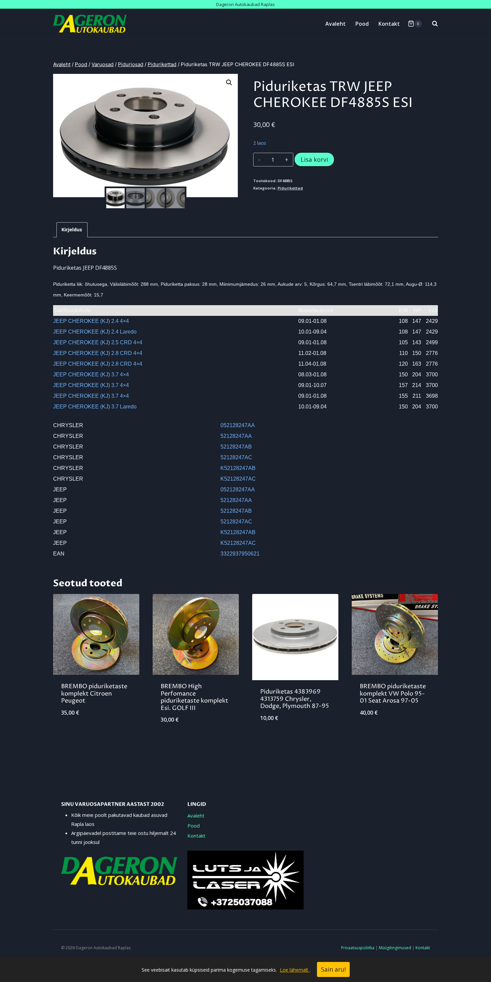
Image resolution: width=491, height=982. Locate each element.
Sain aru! (333, 969)
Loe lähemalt (295, 970)
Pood (362, 23)
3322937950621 (240, 554)
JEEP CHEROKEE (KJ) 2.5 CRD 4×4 (97, 342)
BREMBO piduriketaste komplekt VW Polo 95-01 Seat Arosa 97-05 (393, 693)
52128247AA (236, 436)
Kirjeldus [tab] (71, 229)
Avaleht (335, 23)
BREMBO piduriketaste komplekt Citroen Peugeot (94, 693)
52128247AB (236, 447)
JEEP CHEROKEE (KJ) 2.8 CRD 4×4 (97, 353)
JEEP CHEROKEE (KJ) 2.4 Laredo (95, 332)
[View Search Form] (431, 24)
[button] (229, 83)
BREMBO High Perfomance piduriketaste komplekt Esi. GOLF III (194, 697)
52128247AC (236, 457)
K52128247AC (238, 479)
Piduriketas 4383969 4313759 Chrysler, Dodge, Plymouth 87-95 (294, 699)
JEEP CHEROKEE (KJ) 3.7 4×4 (91, 374)
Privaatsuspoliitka (357, 948)
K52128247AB (238, 468)
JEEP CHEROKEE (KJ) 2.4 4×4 (91, 321)
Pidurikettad (290, 188)
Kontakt (389, 23)
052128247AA (237, 425)
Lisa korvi (314, 159)
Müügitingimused (395, 948)
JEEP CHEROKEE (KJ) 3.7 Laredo (95, 406)
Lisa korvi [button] (96, 735)
